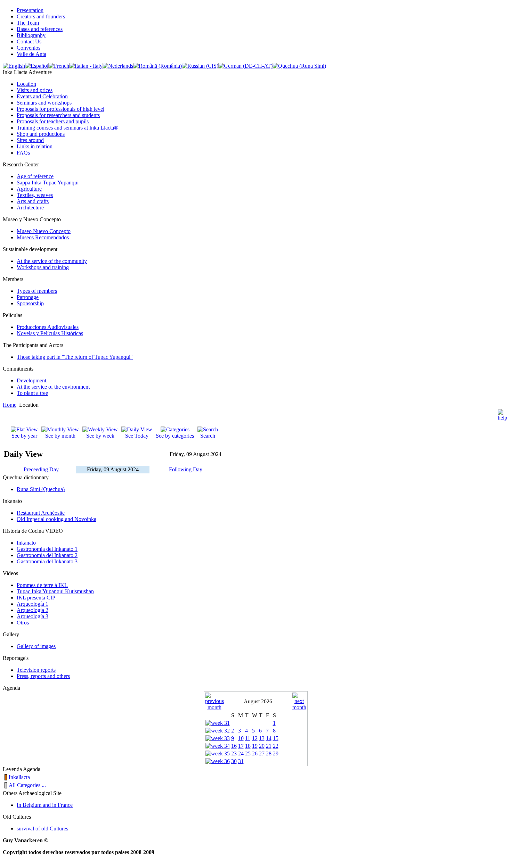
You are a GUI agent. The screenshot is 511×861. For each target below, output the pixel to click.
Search (207, 436)
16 (234, 746)
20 (262, 746)
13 (262, 738)
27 (262, 753)
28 (268, 753)
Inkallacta (19, 777)
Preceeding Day (41, 469)
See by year (24, 436)
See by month (60, 436)
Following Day (185, 469)
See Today (136, 436)
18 (248, 746)
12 (255, 738)
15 (275, 738)
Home (9, 405)
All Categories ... (27, 785)
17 (241, 746)
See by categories (175, 436)
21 (268, 746)
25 (248, 753)
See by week (100, 436)
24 (241, 753)
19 (255, 746)
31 (241, 761)
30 (234, 761)
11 (247, 738)
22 (275, 746)
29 (275, 753)
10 (241, 738)
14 (268, 738)
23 (234, 753)
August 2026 (258, 701)
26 (255, 753)
